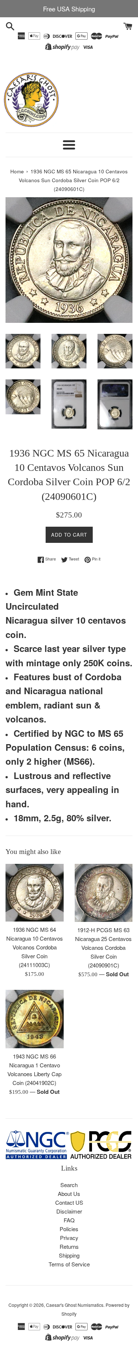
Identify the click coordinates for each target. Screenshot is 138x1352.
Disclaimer (69, 1211)
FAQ (69, 1220)
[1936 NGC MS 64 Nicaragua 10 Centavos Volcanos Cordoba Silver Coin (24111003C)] (35, 893)
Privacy (69, 1237)
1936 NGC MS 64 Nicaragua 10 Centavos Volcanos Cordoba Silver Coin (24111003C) (34, 947)
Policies (69, 1229)
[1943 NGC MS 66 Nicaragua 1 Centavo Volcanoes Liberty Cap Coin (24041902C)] (35, 1019)
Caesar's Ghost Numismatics (74, 1305)
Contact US (69, 1202)
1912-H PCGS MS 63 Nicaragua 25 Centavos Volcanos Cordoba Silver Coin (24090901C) (103, 947)
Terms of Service (69, 1264)
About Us (69, 1193)
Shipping (69, 1255)
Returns (69, 1246)
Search (69, 1185)
